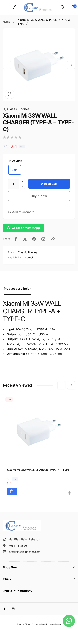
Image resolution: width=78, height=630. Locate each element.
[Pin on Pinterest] (34, 239)
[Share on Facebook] (16, 239)
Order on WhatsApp (26, 228)
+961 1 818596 (18, 545)
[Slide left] (7, 65)
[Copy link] (53, 239)
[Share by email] (43, 239)
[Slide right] (71, 65)
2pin (14, 169)
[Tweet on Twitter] (25, 239)
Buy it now (39, 196)
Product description (17, 288)
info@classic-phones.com (24, 551)
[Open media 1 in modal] (39, 64)
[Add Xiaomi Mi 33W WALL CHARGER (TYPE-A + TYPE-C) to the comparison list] (69, 493)
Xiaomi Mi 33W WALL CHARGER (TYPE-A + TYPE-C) (39, 471)
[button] (5, 7)
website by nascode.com (50, 624)
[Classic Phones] (22, 530)
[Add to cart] (12, 491)
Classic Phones (16, 109)
